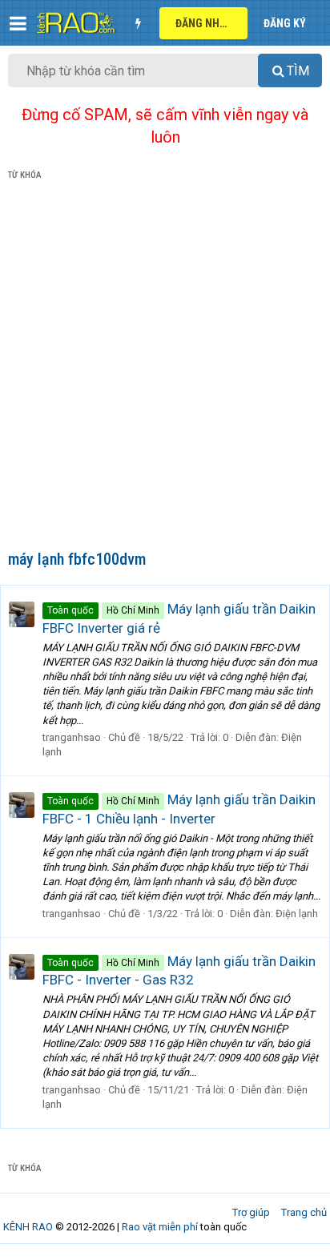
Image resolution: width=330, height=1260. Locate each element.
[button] (18, 23)
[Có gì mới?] (137, 23)
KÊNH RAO (28, 1227)
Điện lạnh (297, 914)
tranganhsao (71, 737)
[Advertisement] (165, 368)
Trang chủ (304, 1212)
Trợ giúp (251, 1212)
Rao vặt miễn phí (160, 1227)
